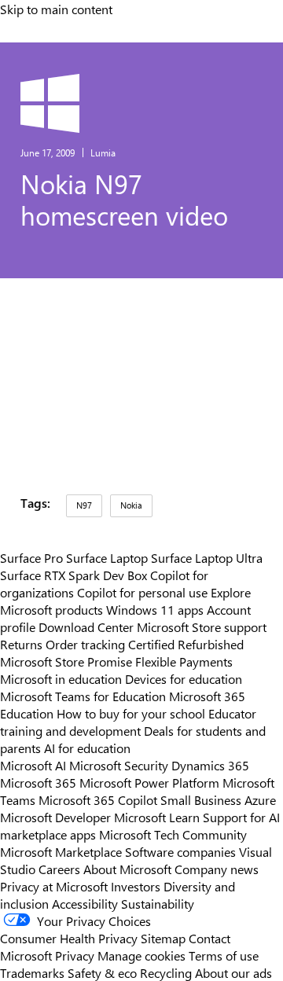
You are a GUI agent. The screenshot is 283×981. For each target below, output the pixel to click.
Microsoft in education (61, 678)
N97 (84, 505)
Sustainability (157, 903)
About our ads (233, 972)
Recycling (166, 972)
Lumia (103, 152)
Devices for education (183, 678)
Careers (59, 868)
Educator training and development (128, 721)
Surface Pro (31, 557)
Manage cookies (141, 955)
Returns (21, 643)
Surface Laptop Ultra (207, 557)
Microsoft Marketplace (61, 851)
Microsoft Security (118, 764)
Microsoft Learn (157, 816)
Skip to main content (56, 8)
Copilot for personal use (142, 592)
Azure (260, 799)
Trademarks (32, 972)
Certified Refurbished (186, 643)
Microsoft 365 (38, 782)
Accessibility (85, 903)
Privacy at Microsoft (54, 886)
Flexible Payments (184, 661)
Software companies (180, 851)
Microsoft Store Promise (66, 661)
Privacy (76, 955)
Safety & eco (102, 972)
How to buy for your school (131, 713)
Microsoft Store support (201, 626)
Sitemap (163, 937)
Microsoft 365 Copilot (98, 799)
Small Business (200, 799)
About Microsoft (127, 868)
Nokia (131, 505)
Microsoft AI (33, 764)
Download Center (86, 626)
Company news (217, 868)
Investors (135, 886)
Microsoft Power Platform (149, 782)
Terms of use (224, 955)
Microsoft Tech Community (173, 834)
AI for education (87, 747)
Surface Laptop (107, 557)
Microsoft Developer (55, 816)
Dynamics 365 (210, 764)
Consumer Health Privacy (69, 937)
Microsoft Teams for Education (83, 695)
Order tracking (85, 643)
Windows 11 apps (155, 609)
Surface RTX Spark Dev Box (73, 574)
